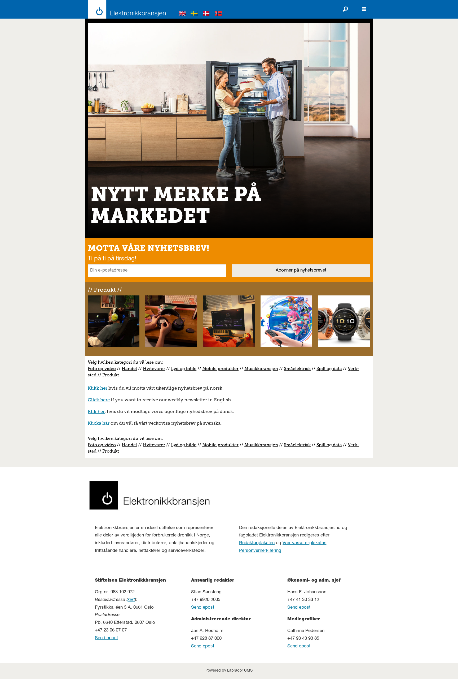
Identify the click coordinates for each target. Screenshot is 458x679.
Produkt (110, 374)
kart (131, 600)
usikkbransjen (263, 368)
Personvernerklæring (260, 551)
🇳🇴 (219, 14)
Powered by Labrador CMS (229, 671)
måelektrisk (298, 368)
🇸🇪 (194, 14)
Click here (99, 399)
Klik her (96, 411)
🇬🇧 (182, 14)
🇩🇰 (206, 14)
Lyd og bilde (183, 368)
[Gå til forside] (125, 9)
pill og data (330, 368)
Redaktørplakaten (257, 543)
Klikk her (97, 388)
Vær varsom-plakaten (304, 543)
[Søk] (345, 9)
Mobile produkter (220, 368)
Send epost (106, 638)
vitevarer (156, 368)
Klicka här (98, 423)
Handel (129, 368)
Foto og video (102, 368)
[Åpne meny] (364, 9)
